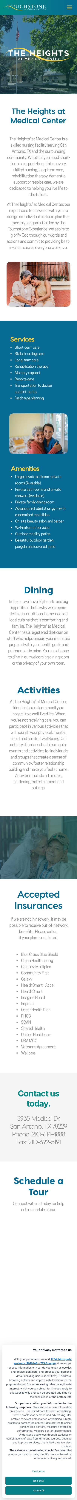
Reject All (38, 1480)
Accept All (38, 1490)
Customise (38, 1471)
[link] (25, 7)
